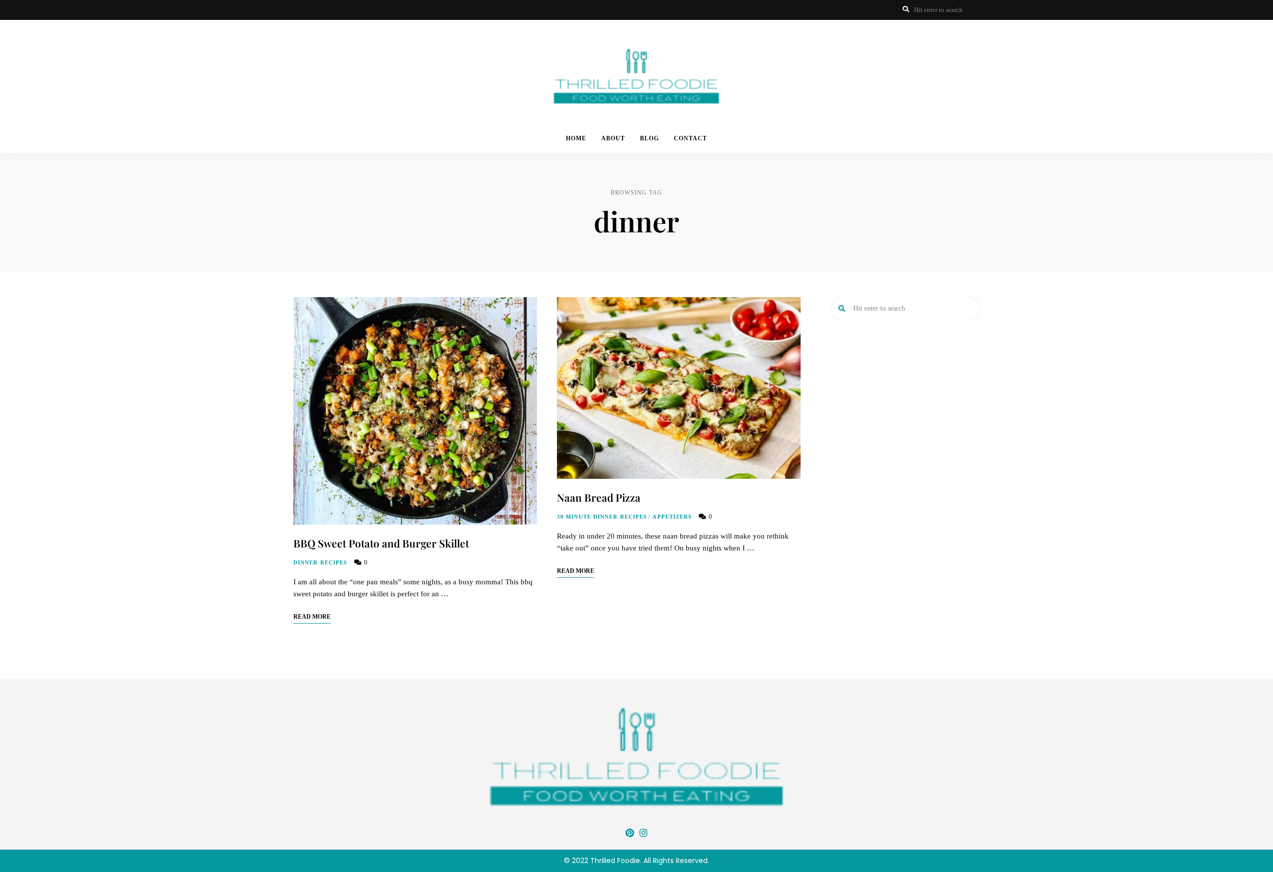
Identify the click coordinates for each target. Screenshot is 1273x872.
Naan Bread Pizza (598, 497)
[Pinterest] (629, 832)
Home (576, 138)
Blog (649, 138)
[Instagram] (643, 832)
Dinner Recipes (320, 562)
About (613, 138)
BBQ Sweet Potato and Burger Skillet (381, 543)
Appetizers (672, 517)
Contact (690, 138)
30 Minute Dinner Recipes (602, 517)
